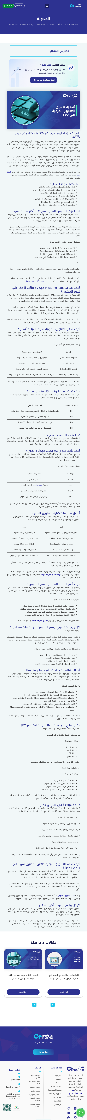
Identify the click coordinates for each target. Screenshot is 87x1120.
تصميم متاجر (35, 1091)
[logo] (75, 5)
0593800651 (15, 1079)
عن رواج (59, 1079)
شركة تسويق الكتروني (75, 1092)
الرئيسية (58, 1075)
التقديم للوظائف (55, 1086)
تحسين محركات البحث (64, 24)
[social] (68, 1113)
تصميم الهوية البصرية (35, 1099)
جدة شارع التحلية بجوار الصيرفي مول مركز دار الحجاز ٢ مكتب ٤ (13, 1097)
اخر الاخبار (58, 1104)
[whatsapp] (81, 1113)
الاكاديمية (58, 1101)
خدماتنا (59, 1082)
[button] (47, 6)
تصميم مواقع (35, 1087)
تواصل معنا (57, 1097)
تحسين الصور (37, 485)
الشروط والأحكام (55, 1093)
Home (75, 24)
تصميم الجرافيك (34, 1094)
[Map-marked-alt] (68, 1117)
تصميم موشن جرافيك (35, 1105)
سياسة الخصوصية (55, 1090)
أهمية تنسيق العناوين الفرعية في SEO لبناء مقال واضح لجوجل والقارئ (47, 134)
